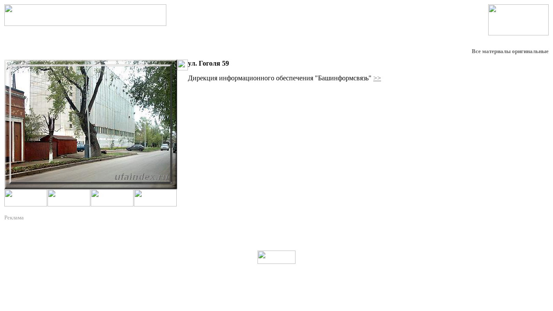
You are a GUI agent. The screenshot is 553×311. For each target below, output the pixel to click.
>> (377, 78)
